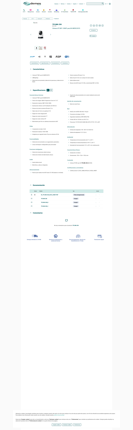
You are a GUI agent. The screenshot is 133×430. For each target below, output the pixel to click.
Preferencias (77, 424)
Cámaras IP (40, 18)
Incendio (50, 11)
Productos (25, 18)
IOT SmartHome (64, 11)
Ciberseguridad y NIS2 (83, 11)
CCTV (24, 11)
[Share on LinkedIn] (93, 25)
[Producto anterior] (31, 34)
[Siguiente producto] (50, 34)
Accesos (38, 11)
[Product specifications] (51, 90)
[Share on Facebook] (91, 25)
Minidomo (48, 18)
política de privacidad (59, 415)
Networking (56, 11)
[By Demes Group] (32, 3)
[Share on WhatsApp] (102, 25)
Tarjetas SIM (73, 11)
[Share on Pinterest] (96, 25)
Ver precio (93, 30)
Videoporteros (31, 11)
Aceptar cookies (56, 424)
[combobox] (95, 3)
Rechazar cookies (67, 424)
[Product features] (48, 90)
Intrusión (44, 11)
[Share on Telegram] (99, 25)
